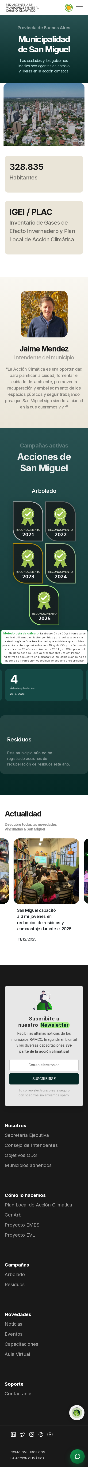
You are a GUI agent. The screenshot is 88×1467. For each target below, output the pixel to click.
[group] (44, 118)
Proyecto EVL (20, 1235)
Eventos (14, 1334)
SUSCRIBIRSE (44, 1079)
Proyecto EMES (22, 1225)
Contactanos (19, 1393)
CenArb (13, 1215)
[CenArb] (76, 1412)
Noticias (13, 1324)
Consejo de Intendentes (31, 1145)
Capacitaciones (21, 1344)
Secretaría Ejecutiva (27, 1135)
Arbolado (15, 1274)
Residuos (15, 1284)
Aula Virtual (17, 1354)
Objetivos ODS (21, 1155)
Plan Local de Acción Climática (38, 1205)
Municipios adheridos (28, 1165)
